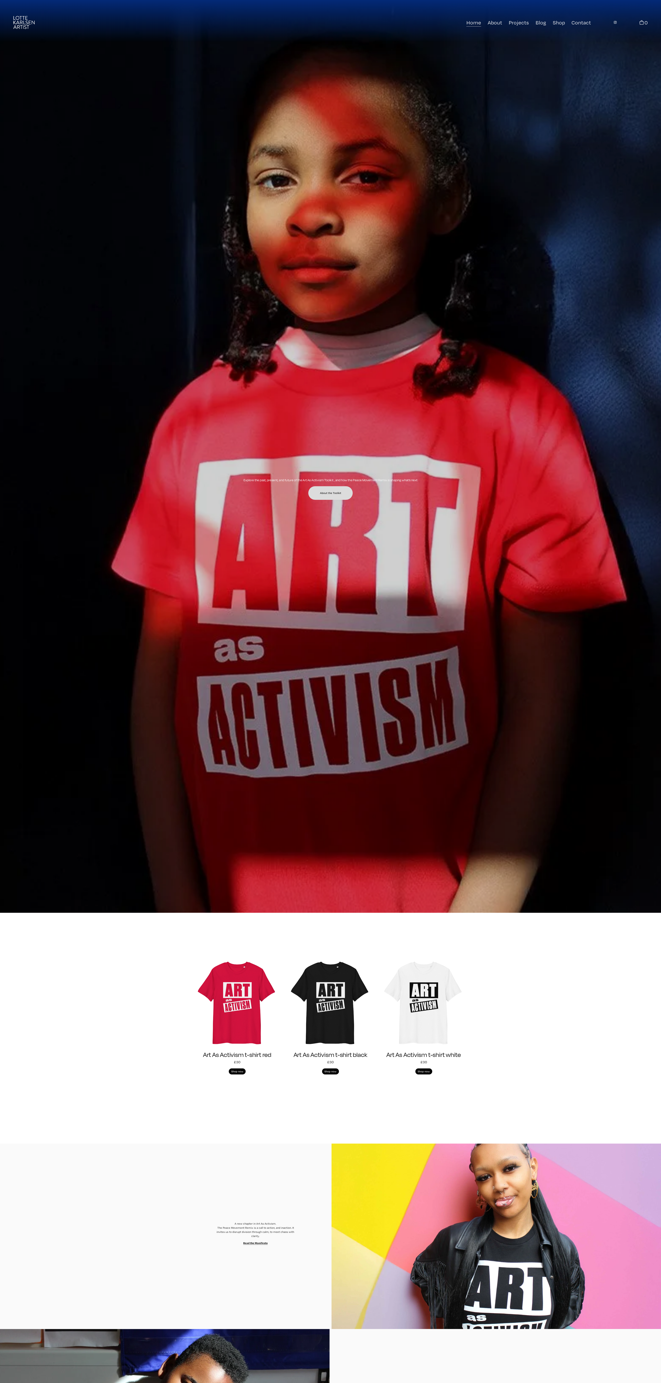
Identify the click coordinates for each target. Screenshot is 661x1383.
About (495, 22)
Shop (559, 22)
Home (473, 22)
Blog (541, 22)
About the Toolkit (330, 493)
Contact (581, 22)
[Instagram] (615, 22)
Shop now (237, 1071)
